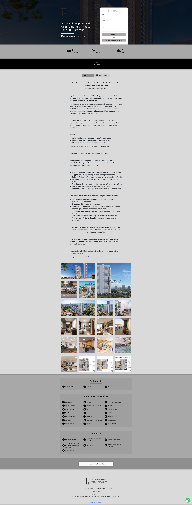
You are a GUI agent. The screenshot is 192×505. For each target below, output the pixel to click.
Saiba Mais (114, 34)
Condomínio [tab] (103, 75)
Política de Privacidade (96, 502)
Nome (103, 14)
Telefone (104, 21)
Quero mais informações (96, 464)
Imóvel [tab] (88, 75)
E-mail (103, 27)
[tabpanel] (96, 268)
